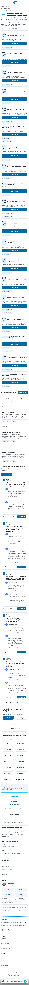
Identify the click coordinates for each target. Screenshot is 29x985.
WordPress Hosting (21, 723)
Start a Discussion (6, 474)
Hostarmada (5, 866)
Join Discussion (21, 516)
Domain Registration (21, 718)
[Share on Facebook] (11, 818)
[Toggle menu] (5, 2)
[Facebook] (2, 930)
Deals (2, 28)
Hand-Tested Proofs (5, 943)
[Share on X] (14, 818)
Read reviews (7, 853)
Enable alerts (7, 849)
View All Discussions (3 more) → (14, 702)
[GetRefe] (15, 2)
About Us (3, 955)
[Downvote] (13, 499)
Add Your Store (4, 945)
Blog (2, 941)
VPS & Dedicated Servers (9, 723)
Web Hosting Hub (7, 869)
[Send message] (25, 981)
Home (2, 6)
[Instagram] (9, 930)
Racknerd (4, 874)
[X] (5, 930)
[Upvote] (9, 499)
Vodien (4, 872)
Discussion (14, 28)
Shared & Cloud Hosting (7, 10)
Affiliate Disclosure (5, 965)
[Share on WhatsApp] (17, 818)
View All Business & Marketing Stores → (15, 779)
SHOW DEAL (14, 43)
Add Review (23, 392)
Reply (18, 498)
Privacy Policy (4, 960)
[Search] (23, 2)
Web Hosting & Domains (7, 8)
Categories (3, 938)
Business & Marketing (11, 6)
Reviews (7, 28)
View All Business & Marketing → (14, 728)
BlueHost (4, 864)
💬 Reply (13, 421)
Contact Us (3, 958)
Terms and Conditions (6, 963)
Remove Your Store (5, 948)
